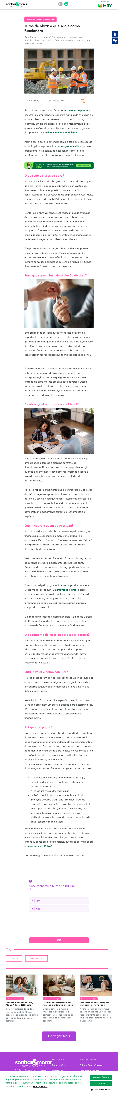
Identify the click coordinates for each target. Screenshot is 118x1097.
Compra (14, 958)
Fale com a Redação (90, 1071)
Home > (30, 20)
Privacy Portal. (40, 1087)
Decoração (57, 1071)
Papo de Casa (59, 1065)
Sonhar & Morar (17, 4)
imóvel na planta (78, 110)
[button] (101, 1089)
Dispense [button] (101, 1083)
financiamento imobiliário (62, 132)
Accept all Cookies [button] (101, 1077)
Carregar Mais (59, 1036)
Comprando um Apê (44, 20)
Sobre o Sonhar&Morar (91, 1065)
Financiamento (36, 958)
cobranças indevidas (69, 146)
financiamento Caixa (39, 846)
